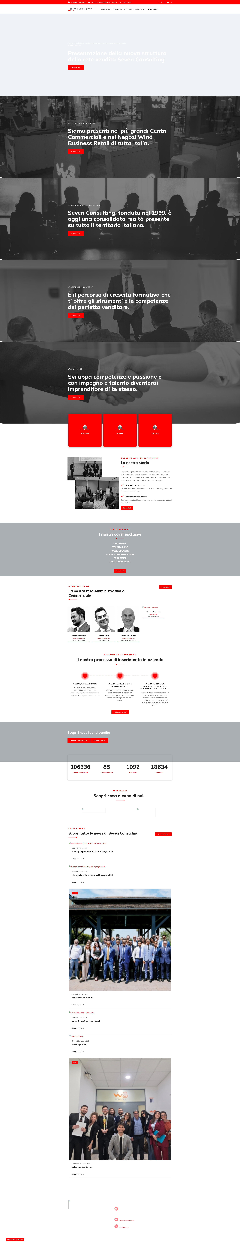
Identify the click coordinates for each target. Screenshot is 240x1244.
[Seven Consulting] (80, 9)
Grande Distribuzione (78, 740)
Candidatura (117, 9)
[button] (127, 508)
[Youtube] (168, 2)
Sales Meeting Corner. (82, 1167)
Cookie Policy (143, 1239)
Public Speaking (79, 1044)
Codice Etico (135, 1239)
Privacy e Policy (151, 1239)
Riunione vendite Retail (82, 997)
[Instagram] (161, 2)
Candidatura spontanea (15, 1239)
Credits (158, 1239)
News (150, 9)
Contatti (155, 9)
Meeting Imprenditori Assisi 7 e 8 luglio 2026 (92, 851)
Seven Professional (166, 11)
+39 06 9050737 (127, 2)
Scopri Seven (105, 9)
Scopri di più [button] (120, 571)
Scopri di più (75, 68)
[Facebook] (158, 2)
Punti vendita (127, 9)
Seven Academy (140, 9)
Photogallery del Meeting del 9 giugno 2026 (92, 875)
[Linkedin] (164, 2)
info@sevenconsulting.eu (78, 2)
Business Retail (99, 740)
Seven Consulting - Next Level (86, 1021)
